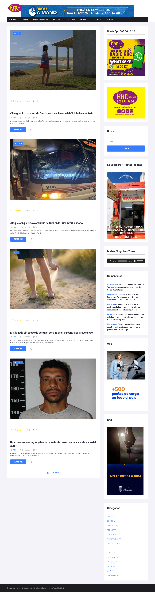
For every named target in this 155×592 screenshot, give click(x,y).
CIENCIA (110, 517)
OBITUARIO (109, 20)
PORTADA (12, 20)
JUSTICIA (71, 20)
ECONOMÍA (111, 535)
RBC (14, 117)
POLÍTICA (97, 20)
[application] (126, 261)
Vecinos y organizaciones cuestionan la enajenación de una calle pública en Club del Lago (123, 327)
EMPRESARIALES (114, 539)
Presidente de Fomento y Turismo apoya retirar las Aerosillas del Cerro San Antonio (125, 287)
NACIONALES (58, 20)
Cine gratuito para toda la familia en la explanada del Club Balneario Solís (51, 113)
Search (125, 148)
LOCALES (24, 20)
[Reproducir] (110, 261)
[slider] (140, 261)
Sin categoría (112, 575)
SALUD (16, 253)
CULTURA (17, 34)
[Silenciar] (135, 261)
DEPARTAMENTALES (40, 20)
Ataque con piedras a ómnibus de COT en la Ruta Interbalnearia (46, 223)
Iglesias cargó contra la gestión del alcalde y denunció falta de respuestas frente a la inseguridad (123, 307)
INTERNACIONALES (115, 544)
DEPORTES (111, 530)
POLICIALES (84, 20)
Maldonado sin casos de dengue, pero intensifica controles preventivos (51, 332)
